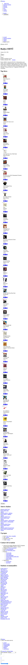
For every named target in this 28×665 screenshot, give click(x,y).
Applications (6, 648)
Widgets (5, 647)
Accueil (5, 37)
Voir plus (2, 503)
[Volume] (1, 662)
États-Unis (6, 3)
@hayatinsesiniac (9, 555)
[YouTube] (4, 83)
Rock (10, 536)
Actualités (13, 536)
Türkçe (8, 539)
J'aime (2, 54)
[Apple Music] (5, 83)
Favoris (4, 13)
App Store (8, 562)
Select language (4, 652)
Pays (4, 8)
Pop (7, 536)
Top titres (5, 7)
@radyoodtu (8, 552)
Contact (5, 642)
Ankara (4, 40)
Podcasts (5, 5)
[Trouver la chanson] (4, 82)
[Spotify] (6, 83)
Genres (4, 9)
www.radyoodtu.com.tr (10, 550)
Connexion (6, 14)
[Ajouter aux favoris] (1, 661)
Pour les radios (6, 644)
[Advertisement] (14, 25)
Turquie (5, 39)
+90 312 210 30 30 (12, 548)
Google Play (8, 561)
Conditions (5, 646)
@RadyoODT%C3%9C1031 (12, 556)
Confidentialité (6, 645)
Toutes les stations (7, 4)
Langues (5, 10)
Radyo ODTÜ (9, 559)
